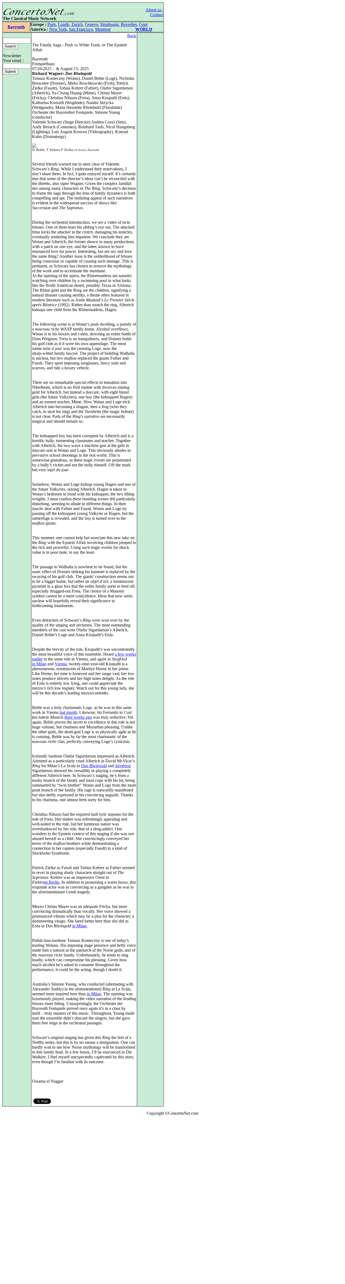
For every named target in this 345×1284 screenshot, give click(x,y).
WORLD (143, 29)
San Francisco (81, 29)
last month (68, 712)
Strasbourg (109, 24)
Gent (143, 24)
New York (58, 29)
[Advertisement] (18, 1201)
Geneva (91, 24)
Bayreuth (16, 27)
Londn (63, 24)
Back (131, 35)
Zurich (77, 24)
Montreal (103, 29)
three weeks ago (78, 717)
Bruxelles (129, 24)
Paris (51, 24)
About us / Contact (154, 12)
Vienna (61, 664)
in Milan (39, 664)
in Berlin (51, 882)
